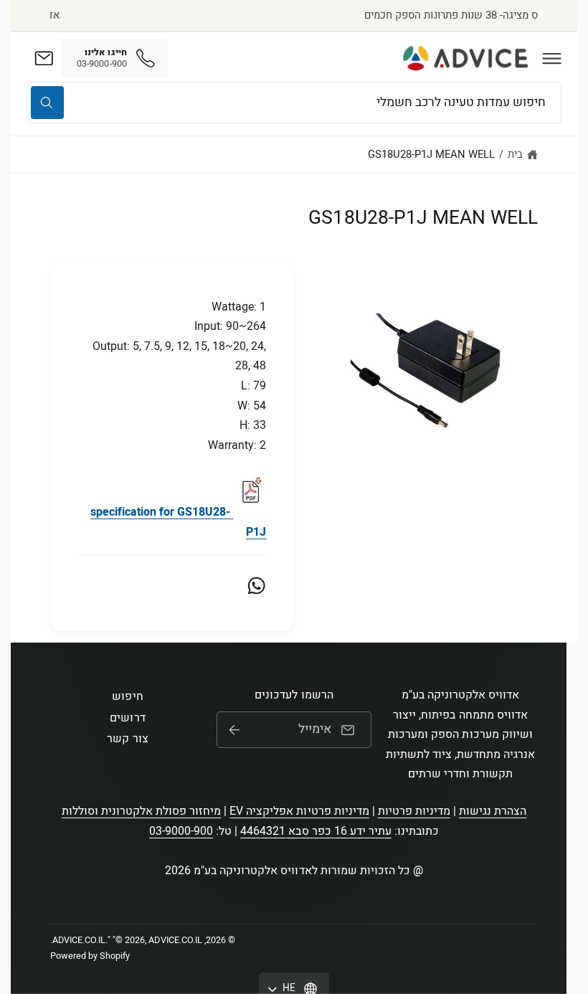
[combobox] (294, 102)
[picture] (250, 512)
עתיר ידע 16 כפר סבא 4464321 (315, 831)
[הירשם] (234, 730)
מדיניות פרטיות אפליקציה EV (299, 811)
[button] (552, 58)
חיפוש (127, 696)
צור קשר (127, 738)
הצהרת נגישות (492, 811)
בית (515, 154)
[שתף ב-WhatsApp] (256, 585)
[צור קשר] (44, 58)
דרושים (127, 717)
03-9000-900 (181, 831)
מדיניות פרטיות (414, 811)
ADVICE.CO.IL (78, 940)
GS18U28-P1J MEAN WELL (431, 154)
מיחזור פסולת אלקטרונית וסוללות (142, 811)
